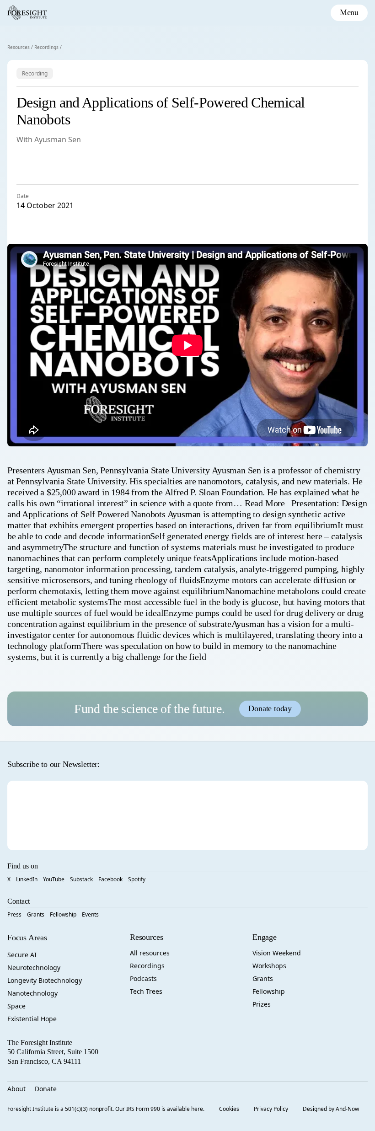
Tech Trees (146, 991)
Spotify (136, 879)
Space (16, 1006)
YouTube (53, 879)
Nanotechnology (32, 993)
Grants (35, 914)
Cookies (229, 1109)
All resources (150, 953)
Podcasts (143, 978)
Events (90, 914)
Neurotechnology (33, 967)
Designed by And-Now (331, 1109)
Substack (81, 879)
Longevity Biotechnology (44, 980)
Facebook (110, 879)
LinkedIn (27, 879)
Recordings (46, 47)
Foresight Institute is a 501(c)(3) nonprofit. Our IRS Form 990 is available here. (105, 1109)
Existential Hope (32, 1018)
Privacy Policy (271, 1109)
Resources (18, 47)
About (16, 1088)
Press (14, 914)
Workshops (269, 965)
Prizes (261, 1004)
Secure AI (22, 954)
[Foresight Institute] (27, 12)
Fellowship (63, 914)
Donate (46, 1088)
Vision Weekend (276, 953)
